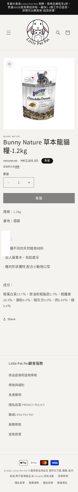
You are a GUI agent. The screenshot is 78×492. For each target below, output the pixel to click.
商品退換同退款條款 (23, 375)
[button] (8, 33)
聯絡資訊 (62, 482)
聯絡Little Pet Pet (21, 415)
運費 (17, 166)
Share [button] (12, 319)
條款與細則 (16, 385)
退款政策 (15, 434)
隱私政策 (20, 482)
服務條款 (15, 424)
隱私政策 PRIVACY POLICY (27, 405)
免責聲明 (15, 395)
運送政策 (48, 482)
